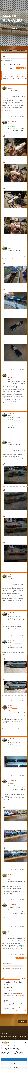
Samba (16, 74)
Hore (23, 1021)
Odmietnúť (14, 1063)
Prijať (14, 1059)
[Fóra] (3, 60)
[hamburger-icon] (24, 25)
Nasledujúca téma (18, 968)
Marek (11, 705)
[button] (26, 1042)
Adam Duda (13, 121)
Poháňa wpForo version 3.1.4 (21, 1010)
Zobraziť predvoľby (14, 1067)
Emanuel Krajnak (18, 993)
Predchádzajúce (21, 68)
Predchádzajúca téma (9, 968)
